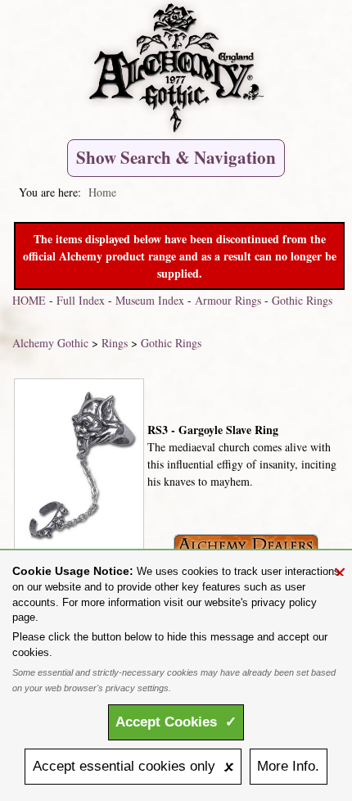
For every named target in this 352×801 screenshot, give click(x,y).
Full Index (80, 300)
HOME (29, 300)
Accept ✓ (176, 722)
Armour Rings (228, 300)
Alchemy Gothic (50, 343)
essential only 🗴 (133, 766)
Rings (115, 343)
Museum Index (149, 300)
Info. (288, 766)
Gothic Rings (302, 300)
